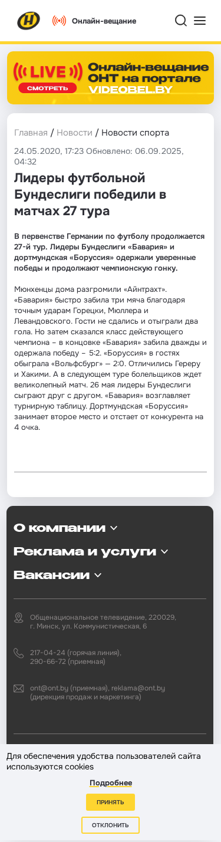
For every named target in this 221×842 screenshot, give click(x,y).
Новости (75, 133)
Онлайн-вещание (104, 21)
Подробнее (111, 783)
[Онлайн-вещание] (110, 77)
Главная (31, 133)
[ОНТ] (29, 20)
